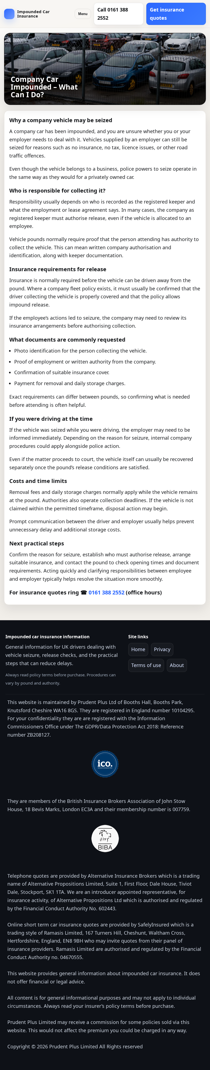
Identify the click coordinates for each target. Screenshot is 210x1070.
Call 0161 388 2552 (112, 13)
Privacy (162, 649)
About (177, 665)
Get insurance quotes (167, 13)
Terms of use (146, 665)
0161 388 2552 (106, 592)
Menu (83, 14)
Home (138, 649)
